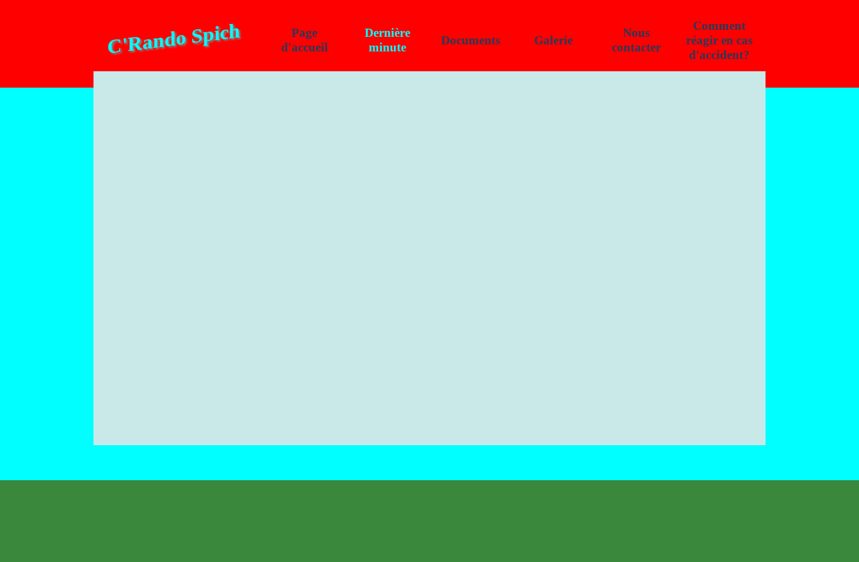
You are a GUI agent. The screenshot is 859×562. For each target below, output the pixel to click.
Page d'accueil (304, 40)
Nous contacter (636, 40)
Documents (470, 40)
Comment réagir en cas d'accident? (719, 40)
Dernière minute (387, 40)
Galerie (553, 40)
